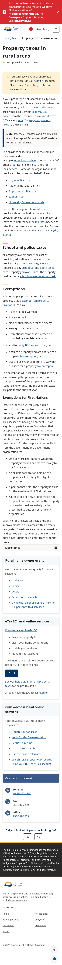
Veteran (16, 591)
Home (6, 913)
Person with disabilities (25, 597)
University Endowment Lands (26, 202)
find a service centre (16, 900)
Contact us (40, 925)
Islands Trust (16, 196)
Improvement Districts (23, 191)
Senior (15, 586)
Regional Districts (19, 180)
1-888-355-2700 (22, 793)
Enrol (11, 673)
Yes (27, 836)
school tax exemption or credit (38, 276)
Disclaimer (8, 925)
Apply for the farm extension (29, 737)
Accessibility (41, 913)
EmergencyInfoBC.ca (25, 14)
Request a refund (22, 743)
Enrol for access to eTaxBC (21, 630)
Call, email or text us (41, 896)
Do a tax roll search (23, 748)
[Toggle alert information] (31, 29)
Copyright (40, 919)
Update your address (24, 732)
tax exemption (28, 356)
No (38, 836)
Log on (44, 692)
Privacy (6, 931)
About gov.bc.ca (11, 919)
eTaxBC (39, 81)
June (20, 120)
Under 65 (17, 580)
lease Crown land (33, 107)
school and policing (25, 160)
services (14, 169)
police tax (45, 267)
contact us (45, 85)
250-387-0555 (21, 816)
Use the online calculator (26, 754)
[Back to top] (54, 949)
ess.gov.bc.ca (22, 21)
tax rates (40, 222)
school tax (28, 267)
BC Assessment (34, 345)
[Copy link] (54, 959)
